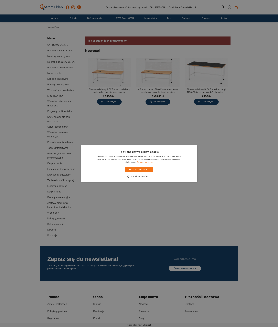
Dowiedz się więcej (145, 162)
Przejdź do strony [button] (139, 169)
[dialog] (139, 163)
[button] (138, 176)
